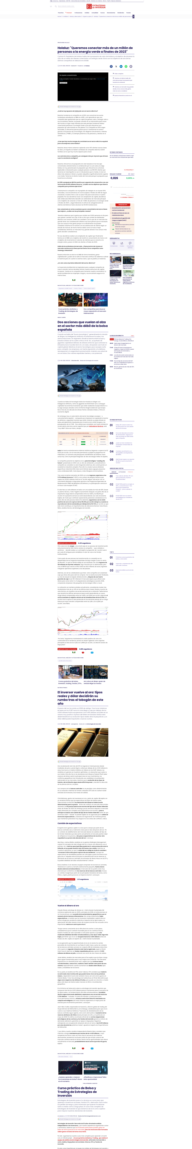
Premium (130, 472)
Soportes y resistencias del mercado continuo (124, 564)
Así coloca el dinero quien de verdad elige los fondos (94, 682)
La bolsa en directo (117, 336)
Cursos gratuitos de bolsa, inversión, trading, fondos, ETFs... (70, 682)
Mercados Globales (63, 1056)
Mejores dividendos (116, 1)
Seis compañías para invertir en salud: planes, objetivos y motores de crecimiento (128, 280)
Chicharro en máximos (96, 1)
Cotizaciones (114, 246)
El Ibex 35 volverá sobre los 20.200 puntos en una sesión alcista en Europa (124, 426)
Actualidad (122, 472)
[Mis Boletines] (92, 280)
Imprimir (130, 66)
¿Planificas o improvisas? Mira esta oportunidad (95, 1078)
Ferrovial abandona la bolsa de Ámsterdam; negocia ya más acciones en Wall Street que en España (124, 435)
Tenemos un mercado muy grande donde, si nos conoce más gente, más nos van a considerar (123, 89)
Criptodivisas (62, 1)
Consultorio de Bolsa (130, 247)
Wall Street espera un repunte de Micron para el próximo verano (125, 461)
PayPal (108, 1)
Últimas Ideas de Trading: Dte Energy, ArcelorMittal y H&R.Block (124, 340)
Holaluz (87, 66)
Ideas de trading (115, 222)
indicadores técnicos (96, 426)
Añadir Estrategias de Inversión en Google (70, 106)
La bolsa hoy (55, 1)
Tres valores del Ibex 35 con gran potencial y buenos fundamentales (124, 477)
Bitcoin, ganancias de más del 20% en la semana (124, 367)
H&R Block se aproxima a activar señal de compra (124, 226)
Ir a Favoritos (128, 170)
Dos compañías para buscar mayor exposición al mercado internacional (95, 311)
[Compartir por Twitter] (116, 66)
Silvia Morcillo (75, 360)
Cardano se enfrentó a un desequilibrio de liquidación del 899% (124, 452)
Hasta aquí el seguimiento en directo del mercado (122, 344)
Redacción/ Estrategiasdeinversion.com (89, 1116)
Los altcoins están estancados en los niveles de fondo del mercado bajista (124, 356)
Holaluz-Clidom (78, 288)
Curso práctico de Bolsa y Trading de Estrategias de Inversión (68, 311)
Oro (71, 1056)
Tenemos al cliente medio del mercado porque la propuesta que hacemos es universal (122, 80)
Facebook (111, 66)
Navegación (51, 6)
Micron (104, 1)
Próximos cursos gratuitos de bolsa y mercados (125, 558)
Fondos (122, 246)
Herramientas (114, 238)
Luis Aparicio (74, 724)
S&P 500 (68, 1)
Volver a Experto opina (89, 288)
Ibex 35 (88, 1)
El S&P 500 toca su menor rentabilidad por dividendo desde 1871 (124, 497)
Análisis (114, 472)
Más (132, 335)
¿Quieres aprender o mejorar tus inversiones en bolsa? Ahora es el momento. (70, 1079)
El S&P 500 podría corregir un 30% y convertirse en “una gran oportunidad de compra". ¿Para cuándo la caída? (125, 487)
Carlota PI (73, 66)
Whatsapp (126, 66)
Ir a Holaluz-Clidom (126, 197)
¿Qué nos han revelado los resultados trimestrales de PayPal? (124, 444)
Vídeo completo (118, 73)
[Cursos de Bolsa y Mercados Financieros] (83, 280)
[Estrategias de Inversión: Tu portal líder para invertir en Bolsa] (96, 6)
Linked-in (121, 66)
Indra (59, 450)
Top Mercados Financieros (65, 660)
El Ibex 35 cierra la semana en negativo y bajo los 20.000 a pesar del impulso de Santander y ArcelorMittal (124, 350)
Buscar (56, 6)
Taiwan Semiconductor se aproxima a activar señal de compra (123, 231)
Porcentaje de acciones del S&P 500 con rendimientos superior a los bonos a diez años (123, 362)
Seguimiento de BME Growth (65, 288)
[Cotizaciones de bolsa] (73, 280)
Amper (72, 546)
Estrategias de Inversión (94, 724)
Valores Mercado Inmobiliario (78, 1)
